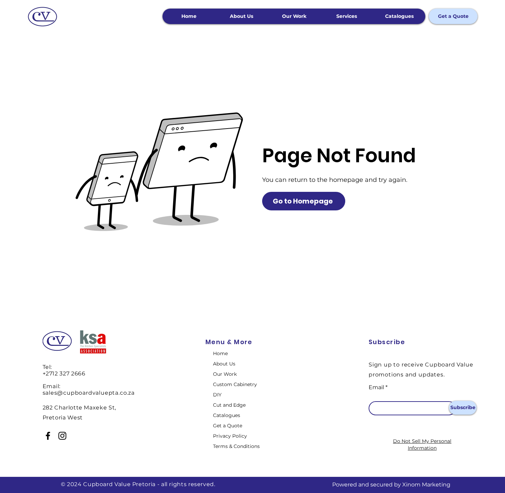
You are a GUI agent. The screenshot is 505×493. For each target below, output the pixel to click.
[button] (346, 16)
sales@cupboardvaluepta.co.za (89, 393)
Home (220, 353)
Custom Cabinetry (235, 384)
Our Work (225, 374)
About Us (224, 364)
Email (376, 387)
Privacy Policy (230, 436)
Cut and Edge (229, 405)
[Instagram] (62, 435)
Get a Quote (227, 426)
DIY (217, 395)
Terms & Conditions (236, 446)
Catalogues (226, 415)
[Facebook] (48, 435)
